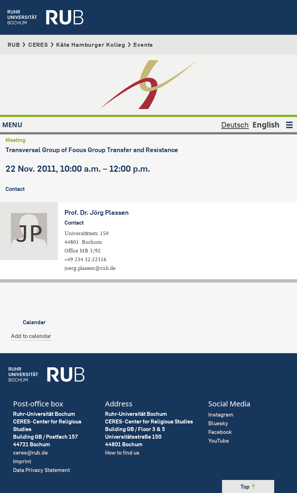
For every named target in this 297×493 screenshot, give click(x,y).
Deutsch (235, 124)
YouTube (218, 440)
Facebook (220, 432)
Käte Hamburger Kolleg (90, 44)
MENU (12, 124)
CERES (38, 44)
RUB (14, 44)
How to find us (122, 452)
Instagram (220, 414)
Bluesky (218, 423)
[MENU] (289, 124)
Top (245, 486)
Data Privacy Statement (41, 470)
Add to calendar (31, 335)
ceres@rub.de (30, 452)
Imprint (22, 461)
